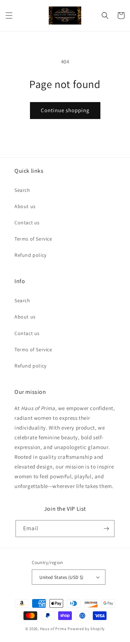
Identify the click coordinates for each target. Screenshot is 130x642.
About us (25, 206)
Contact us (27, 222)
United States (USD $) (61, 577)
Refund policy (30, 255)
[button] (9, 15)
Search (22, 190)
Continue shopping (65, 110)
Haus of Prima (53, 628)
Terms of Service (33, 239)
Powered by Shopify (86, 628)
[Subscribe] (106, 528)
